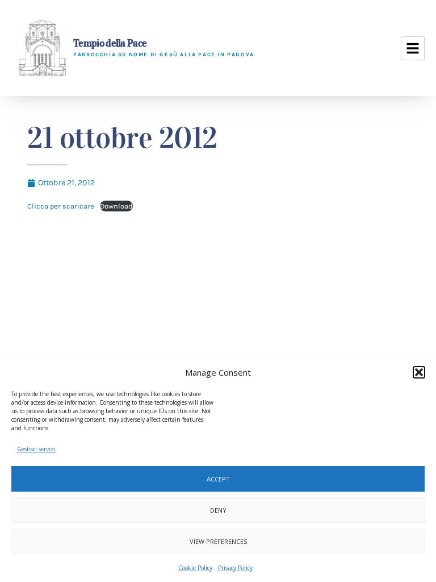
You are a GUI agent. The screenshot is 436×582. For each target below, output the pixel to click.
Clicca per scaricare (60, 206)
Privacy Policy (235, 568)
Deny (218, 510)
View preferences (218, 541)
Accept (218, 479)
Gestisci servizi (36, 449)
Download (116, 206)
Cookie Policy (195, 568)
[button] (419, 372)
